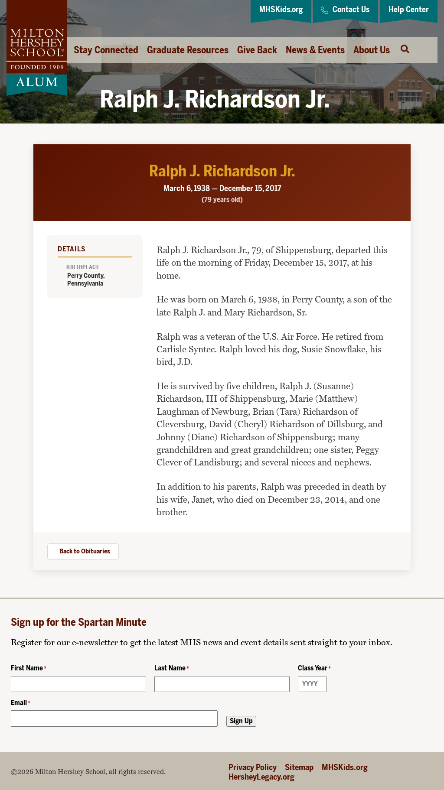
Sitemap (299, 767)
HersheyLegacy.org (261, 777)
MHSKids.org (345, 767)
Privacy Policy (253, 767)
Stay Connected (106, 50)
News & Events (315, 50)
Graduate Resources (188, 50)
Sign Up (241, 721)
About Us (371, 50)
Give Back (257, 50)
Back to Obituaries (84, 551)
